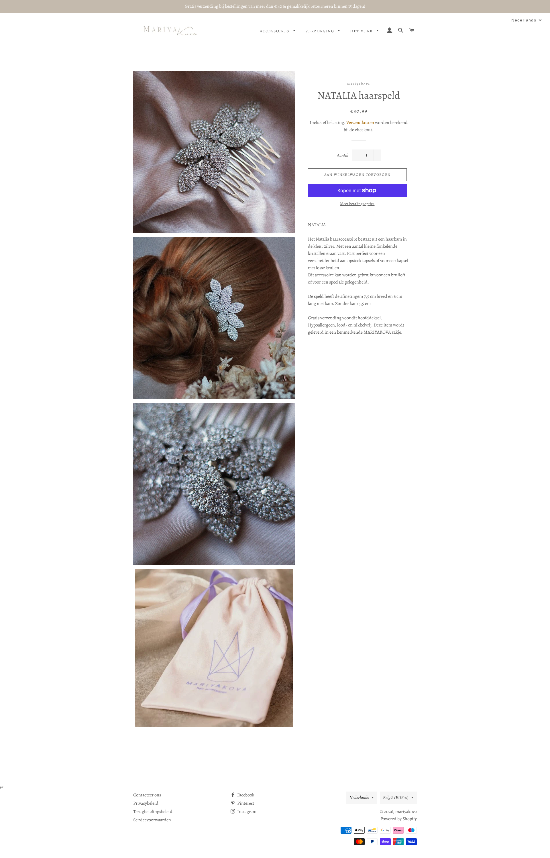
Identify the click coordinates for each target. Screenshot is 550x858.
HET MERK (362, 31)
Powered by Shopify (398, 819)
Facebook (245, 795)
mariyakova (406, 811)
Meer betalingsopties (357, 203)
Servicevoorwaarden (152, 820)
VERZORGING (320, 31)
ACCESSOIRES (275, 31)
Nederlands (359, 797)
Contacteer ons (147, 795)
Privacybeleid (145, 803)
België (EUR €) (395, 797)
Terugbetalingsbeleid (152, 811)
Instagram (246, 811)
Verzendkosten (360, 122)
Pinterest (245, 803)
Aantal (342, 155)
